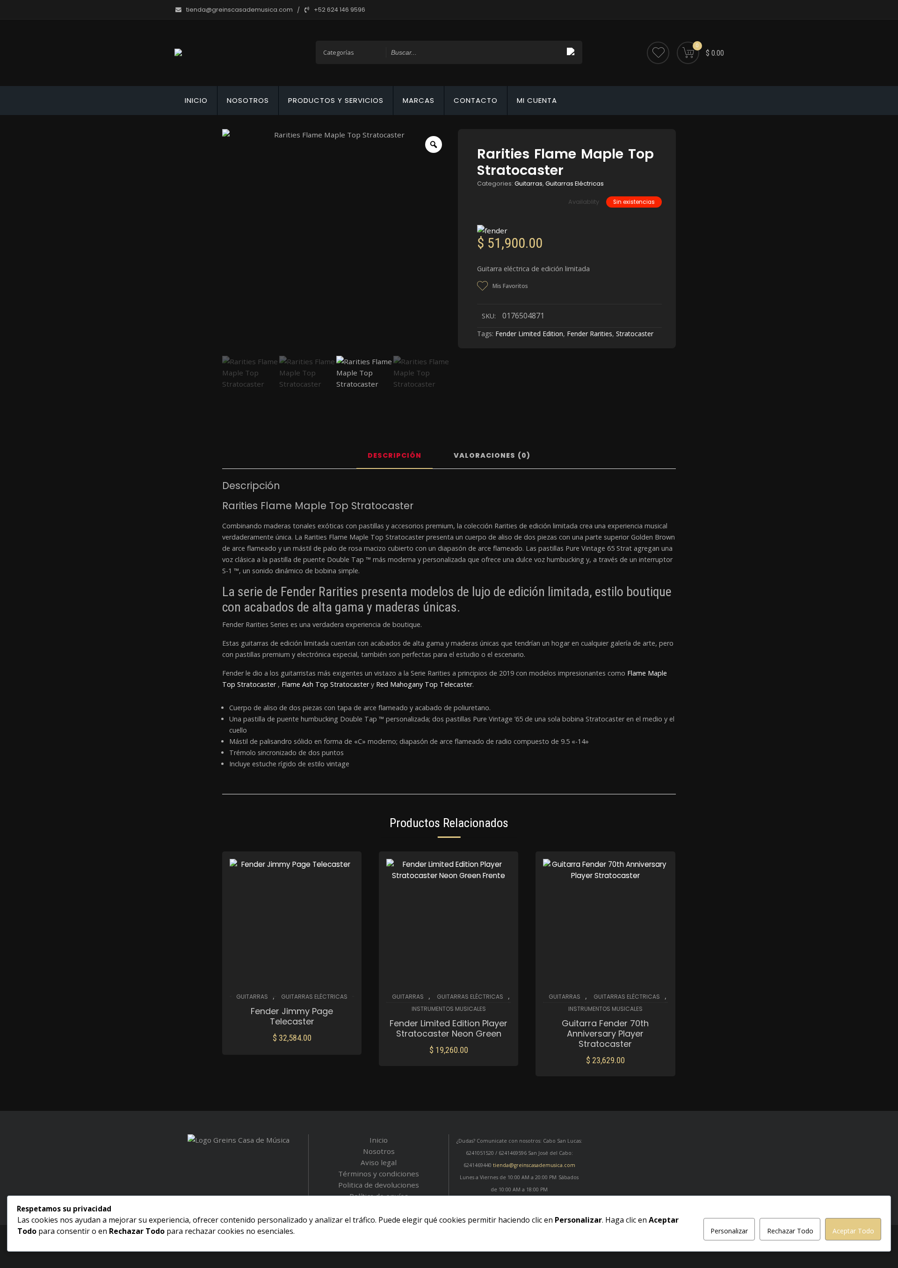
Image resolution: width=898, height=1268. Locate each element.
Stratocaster (634, 333)
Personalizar (729, 1230)
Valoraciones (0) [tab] (492, 456)
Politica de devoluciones (378, 1184)
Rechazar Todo (790, 1230)
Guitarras (528, 183)
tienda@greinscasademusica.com (534, 1165)
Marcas (419, 100)
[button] (292, 1044)
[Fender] (492, 230)
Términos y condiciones (378, 1173)
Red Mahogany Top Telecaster (424, 684)
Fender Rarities (589, 333)
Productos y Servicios (336, 100)
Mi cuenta (537, 100)
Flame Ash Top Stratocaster (325, 684)
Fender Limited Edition (529, 333)
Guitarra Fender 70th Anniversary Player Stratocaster (605, 1033)
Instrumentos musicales (449, 1009)
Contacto (476, 100)
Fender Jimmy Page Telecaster (292, 1016)
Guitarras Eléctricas (574, 183)
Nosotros (248, 100)
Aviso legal (379, 1162)
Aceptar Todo (853, 1230)
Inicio (196, 100)
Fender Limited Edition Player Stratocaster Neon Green (448, 1028)
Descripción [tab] (394, 456)
